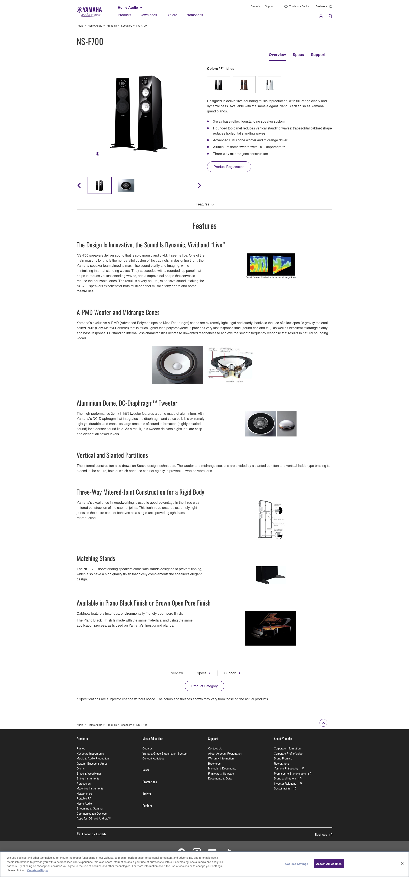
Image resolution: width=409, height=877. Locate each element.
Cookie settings (37, 870)
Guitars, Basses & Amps (92, 763)
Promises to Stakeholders (290, 773)
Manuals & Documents (222, 768)
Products (124, 14)
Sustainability (282, 788)
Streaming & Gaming (89, 808)
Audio (80, 25)
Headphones (84, 793)
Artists (147, 793)
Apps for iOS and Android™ (94, 818)
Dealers (255, 6)
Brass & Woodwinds (89, 773)
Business (321, 6)
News (146, 769)
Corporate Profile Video (288, 753)
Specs (298, 54)
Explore (171, 14)
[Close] (402, 863)
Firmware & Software (221, 773)
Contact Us (215, 748)
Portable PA (84, 798)
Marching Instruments (90, 788)
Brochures (214, 763)
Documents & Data (220, 778)
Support (269, 6)
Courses (148, 748)
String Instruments (88, 778)
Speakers (126, 25)
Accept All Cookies (328, 864)
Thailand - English (299, 6)
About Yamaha (283, 738)
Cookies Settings (296, 864)
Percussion (84, 783)
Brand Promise (283, 758)
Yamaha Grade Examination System (165, 753)
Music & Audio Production (93, 758)
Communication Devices (92, 813)
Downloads (148, 14)
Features (202, 204)
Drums (81, 768)
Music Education (153, 738)
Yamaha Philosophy (286, 768)
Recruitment (281, 763)
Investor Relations (285, 783)
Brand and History (285, 778)
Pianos (81, 748)
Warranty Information (221, 758)
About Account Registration (225, 753)
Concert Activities (153, 758)
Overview (277, 54)
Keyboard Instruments (90, 753)
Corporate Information (287, 748)
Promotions (194, 14)
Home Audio (128, 7)
